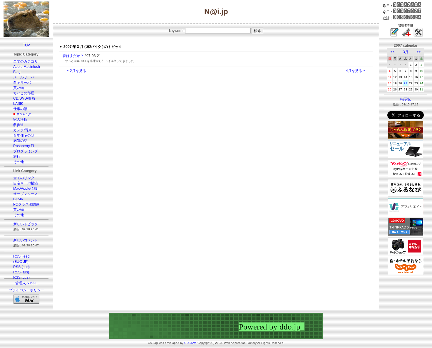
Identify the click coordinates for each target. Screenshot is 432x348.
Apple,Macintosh (26, 67)
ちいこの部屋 (23, 93)
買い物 (18, 88)
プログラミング (25, 151)
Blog (17, 72)
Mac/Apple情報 (25, 188)
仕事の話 (20, 109)
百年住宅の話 (23, 135)
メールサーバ (23, 77)
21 (405, 83)
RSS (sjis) (21, 272)
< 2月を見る (76, 71)
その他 (18, 162)
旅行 (16, 156)
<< (392, 52)
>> (419, 52)
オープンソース (25, 194)
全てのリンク (23, 178)
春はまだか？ (73, 56)
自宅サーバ (22, 82)
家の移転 (20, 119)
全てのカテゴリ (25, 61)
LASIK (18, 104)
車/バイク (23, 114)
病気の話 (20, 141)
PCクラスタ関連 (26, 204)
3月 (405, 52)
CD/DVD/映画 (24, 98)
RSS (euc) (21, 267)
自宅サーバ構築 (25, 183)
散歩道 (18, 125)
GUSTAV (190, 342)
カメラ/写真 (22, 130)
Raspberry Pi (23, 146)
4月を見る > (355, 71)
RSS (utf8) (21, 277)
